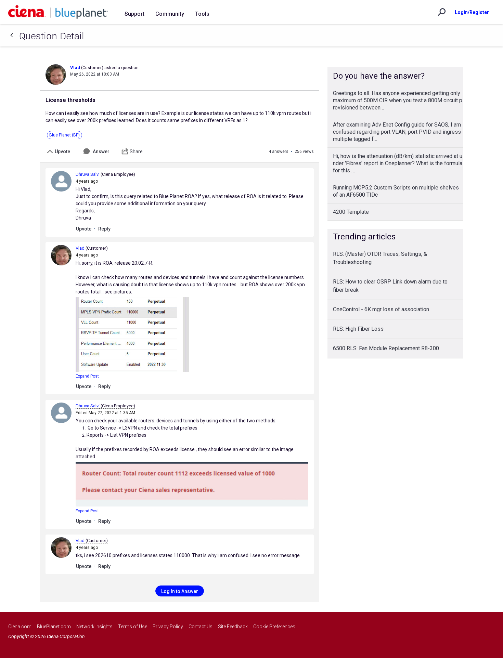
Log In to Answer (179, 591)
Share (136, 151)
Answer (101, 151)
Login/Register (472, 12)
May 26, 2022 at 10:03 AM (94, 74)
